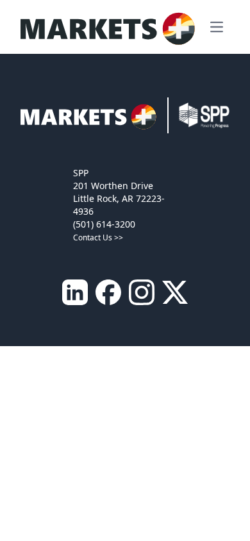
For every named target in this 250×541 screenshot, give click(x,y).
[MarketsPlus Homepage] (112, 26)
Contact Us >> (98, 237)
